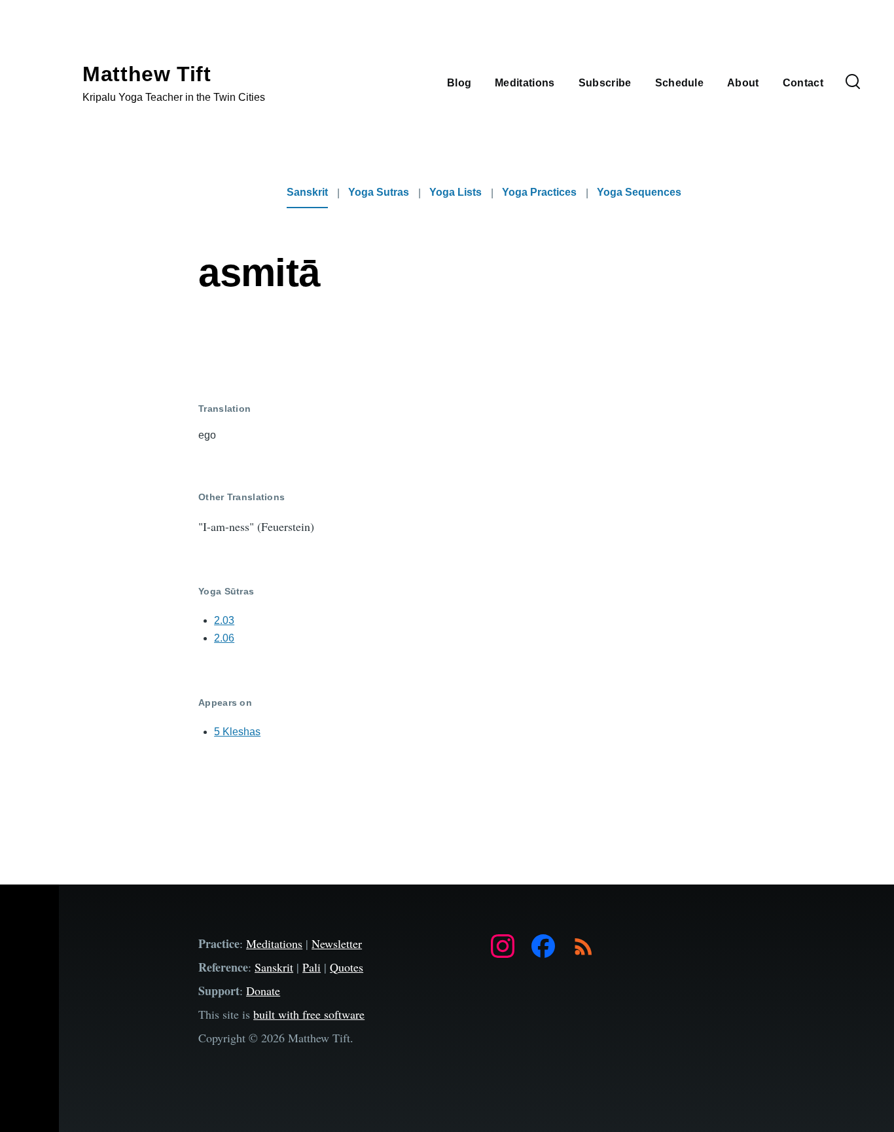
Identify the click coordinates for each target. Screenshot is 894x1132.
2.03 (224, 620)
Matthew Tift (146, 74)
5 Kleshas (237, 731)
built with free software (309, 1014)
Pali (311, 967)
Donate (263, 990)
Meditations (274, 943)
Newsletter (337, 943)
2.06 (224, 638)
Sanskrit (307, 192)
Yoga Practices (539, 192)
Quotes (346, 967)
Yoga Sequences (639, 192)
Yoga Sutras (378, 192)
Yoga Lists (455, 192)
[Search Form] (852, 82)
